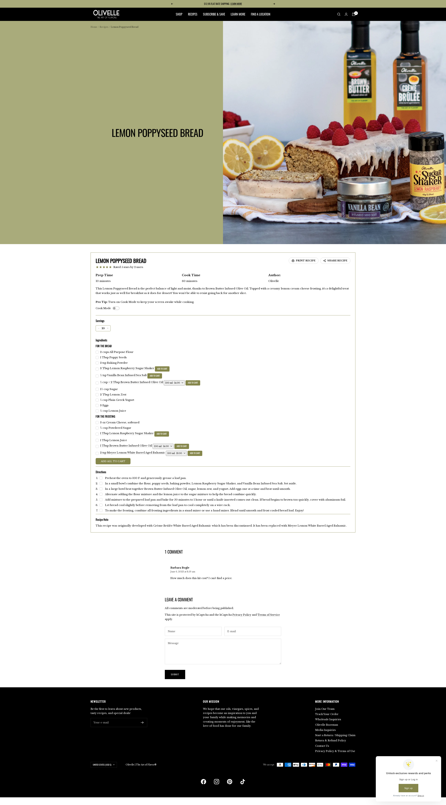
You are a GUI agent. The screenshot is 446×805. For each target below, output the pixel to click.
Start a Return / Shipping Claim (335, 735)
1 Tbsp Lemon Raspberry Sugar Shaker (127, 433)
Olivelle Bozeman (326, 724)
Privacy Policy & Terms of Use (335, 751)
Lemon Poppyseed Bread (121, 260)
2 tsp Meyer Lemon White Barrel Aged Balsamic (132, 452)
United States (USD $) (102, 764)
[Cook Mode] (116, 308)
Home (94, 27)
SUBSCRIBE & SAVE (214, 14)
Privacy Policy (241, 614)
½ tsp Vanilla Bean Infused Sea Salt (123, 375)
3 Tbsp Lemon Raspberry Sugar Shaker (127, 368)
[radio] (97, 267)
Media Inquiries (325, 730)
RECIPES (192, 14)
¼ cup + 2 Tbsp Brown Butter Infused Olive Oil (131, 382)
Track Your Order (327, 714)
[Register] (142, 722)
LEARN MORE (236, 4)
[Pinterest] (229, 781)
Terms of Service (268, 614)
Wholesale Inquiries (328, 719)
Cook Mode (103, 308)
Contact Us (322, 745)
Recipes (104, 27)
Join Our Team (324, 708)
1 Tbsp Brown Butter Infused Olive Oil (126, 445)
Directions (101, 472)
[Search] (338, 14)
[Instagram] (216, 781)
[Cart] (353, 14)
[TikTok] (242, 781)
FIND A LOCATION (260, 14)
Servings (100, 321)
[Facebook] (203, 781)
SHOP (179, 14)
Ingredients (101, 340)
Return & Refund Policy (330, 740)
